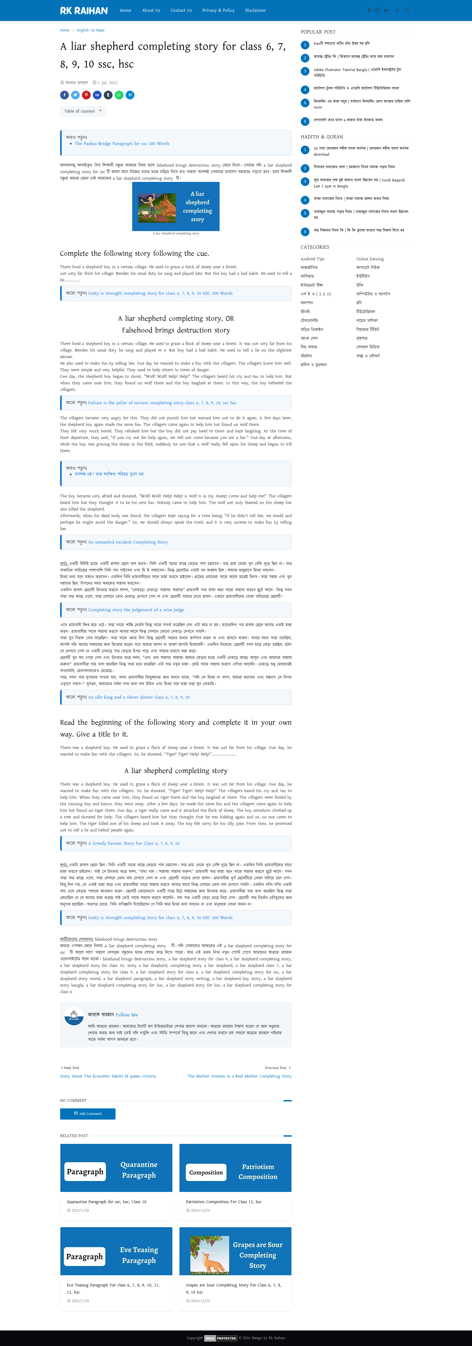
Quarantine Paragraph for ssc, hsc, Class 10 (106, 1202)
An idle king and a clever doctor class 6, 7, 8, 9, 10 (139, 697)
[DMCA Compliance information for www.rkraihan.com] (220, 1338)
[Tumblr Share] (108, 95)
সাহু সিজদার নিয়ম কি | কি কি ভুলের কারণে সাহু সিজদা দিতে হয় (359, 230)
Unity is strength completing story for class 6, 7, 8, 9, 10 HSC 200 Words (160, 293)
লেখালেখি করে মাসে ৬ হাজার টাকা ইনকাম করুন (348, 120)
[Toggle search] (407, 10)
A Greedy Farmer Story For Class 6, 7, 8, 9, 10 (133, 843)
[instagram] (377, 10)
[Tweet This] (75, 95)
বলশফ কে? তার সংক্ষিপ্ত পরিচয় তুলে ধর (109, 474)
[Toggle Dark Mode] (397, 10)
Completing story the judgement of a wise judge (136, 610)
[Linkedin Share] (97, 95)
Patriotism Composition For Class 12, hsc (224, 1202)
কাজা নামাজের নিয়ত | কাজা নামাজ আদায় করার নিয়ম (351, 199)
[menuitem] (126, 10)
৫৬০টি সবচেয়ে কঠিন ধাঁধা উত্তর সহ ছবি (342, 43)
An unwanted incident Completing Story (128, 542)
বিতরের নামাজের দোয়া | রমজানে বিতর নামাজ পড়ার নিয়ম (354, 167)
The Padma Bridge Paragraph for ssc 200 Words (122, 143)
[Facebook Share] (64, 95)
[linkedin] (386, 10)
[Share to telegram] (130, 95)
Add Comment (90, 1114)
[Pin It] (86, 95)
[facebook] (368, 10)
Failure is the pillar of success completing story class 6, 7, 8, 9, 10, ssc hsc (162, 403)
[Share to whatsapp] (119, 95)
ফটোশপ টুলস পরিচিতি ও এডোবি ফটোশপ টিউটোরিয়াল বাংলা (356, 88)
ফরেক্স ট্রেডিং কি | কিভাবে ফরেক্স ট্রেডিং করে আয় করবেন (354, 57)
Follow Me (127, 1015)
